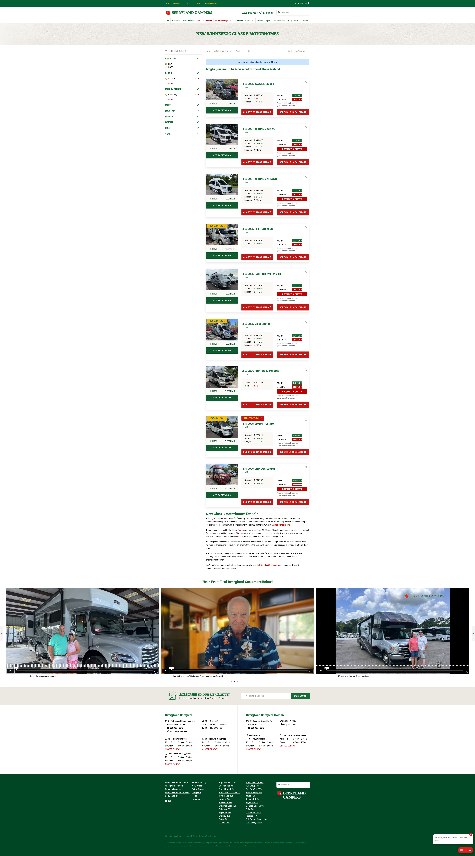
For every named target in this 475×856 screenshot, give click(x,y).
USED (170, 67)
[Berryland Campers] (188, 12)
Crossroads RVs (253, 812)
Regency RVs (252, 802)
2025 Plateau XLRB (257, 230)
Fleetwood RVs (225, 802)
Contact (305, 20)
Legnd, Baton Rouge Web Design (201, 836)
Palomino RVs (225, 809)
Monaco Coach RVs (255, 806)
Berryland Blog (171, 796)
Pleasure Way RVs (254, 792)
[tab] (182, 58)
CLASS (168, 73)
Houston (196, 799)
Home (208, 51)
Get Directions (176, 728)
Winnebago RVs (226, 796)
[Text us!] (465, 851)
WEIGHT (169, 122)
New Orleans (197, 786)
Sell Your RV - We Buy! (245, 20)
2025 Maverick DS (256, 325)
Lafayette (196, 792)
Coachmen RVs (226, 786)
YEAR (167, 133)
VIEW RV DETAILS (221, 110)
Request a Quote (292, 149)
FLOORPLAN (230, 104)
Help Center (293, 20)
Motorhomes (188, 20)
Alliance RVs (224, 822)
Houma (195, 796)
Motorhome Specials (223, 20)
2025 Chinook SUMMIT (259, 470)
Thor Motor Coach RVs (229, 792)
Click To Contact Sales (256, 112)
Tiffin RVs (250, 809)
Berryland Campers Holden (177, 792)
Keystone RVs (225, 812)
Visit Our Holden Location (207, 3)
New (249, 51)
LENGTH (169, 116)
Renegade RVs (252, 799)
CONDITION (170, 58)
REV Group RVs (252, 786)
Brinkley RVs (224, 816)
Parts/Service (279, 20)
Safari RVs (223, 819)
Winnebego (173, 94)
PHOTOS (213, 104)
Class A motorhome (281, 525)
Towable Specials (204, 20)
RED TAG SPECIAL (217, 226)
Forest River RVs (226, 789)
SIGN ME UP (300, 696)
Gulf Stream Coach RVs (256, 819)
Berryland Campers (174, 789)
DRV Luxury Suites (254, 822)
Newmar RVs (224, 799)
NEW (170, 64)
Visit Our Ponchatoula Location (178, 3)
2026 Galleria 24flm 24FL (261, 275)
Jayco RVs (250, 796)
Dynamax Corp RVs (227, 806)
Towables (176, 20)
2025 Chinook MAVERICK (260, 372)
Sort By (297, 51)
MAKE (168, 105)
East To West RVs (254, 789)
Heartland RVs (252, 816)
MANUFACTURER (173, 89)
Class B (171, 78)
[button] (1, 633)
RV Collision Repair (178, 731)
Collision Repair (263, 20)
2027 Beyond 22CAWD (258, 130)
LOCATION (170, 110)
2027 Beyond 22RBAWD (259, 180)
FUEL (167, 127)
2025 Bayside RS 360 (257, 85)
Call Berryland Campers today (269, 565)
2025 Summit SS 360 (257, 425)
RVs (239, 530)
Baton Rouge (198, 789)
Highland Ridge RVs (254, 782)
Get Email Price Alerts (291, 112)
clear (197, 79)
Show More (169, 83)
